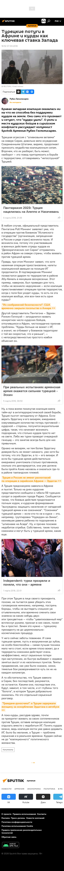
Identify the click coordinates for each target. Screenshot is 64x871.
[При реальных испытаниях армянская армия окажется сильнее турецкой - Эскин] (32, 364)
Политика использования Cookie (17, 826)
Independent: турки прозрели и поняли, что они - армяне (26, 582)
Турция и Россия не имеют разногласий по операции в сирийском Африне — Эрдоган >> (31, 479)
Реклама (5, 818)
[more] (59, 217)
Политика (49, 788)
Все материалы (15, 102)
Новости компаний (35, 818)
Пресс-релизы (18, 818)
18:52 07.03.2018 (9, 46)
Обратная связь (8, 837)
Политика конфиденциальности (16, 822)
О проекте (6, 814)
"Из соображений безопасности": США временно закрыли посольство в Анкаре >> (28, 306)
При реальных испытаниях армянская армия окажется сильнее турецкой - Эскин (31, 391)
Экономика (34, 788)
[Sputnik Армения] (8, 22)
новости (6, 788)
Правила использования (24, 814)
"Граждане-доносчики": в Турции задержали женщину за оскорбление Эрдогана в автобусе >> (30, 707)
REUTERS (7, 86)
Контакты (41, 814)
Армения (19, 788)
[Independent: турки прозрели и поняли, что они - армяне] (32, 558)
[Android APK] (10, 845)
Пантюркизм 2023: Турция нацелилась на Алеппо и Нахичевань (31, 209)
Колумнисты (8, 749)
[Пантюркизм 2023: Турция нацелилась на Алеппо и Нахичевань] (32, 185)
